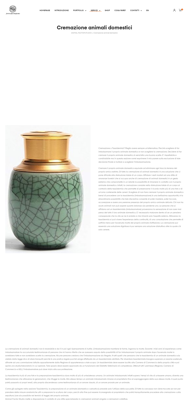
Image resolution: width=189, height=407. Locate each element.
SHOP (107, 10)
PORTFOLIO (78, 10)
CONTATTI (134, 10)
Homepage (45, 10)
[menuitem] (147, 10)
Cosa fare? (120, 10)
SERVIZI (94, 10)
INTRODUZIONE (62, 10)
